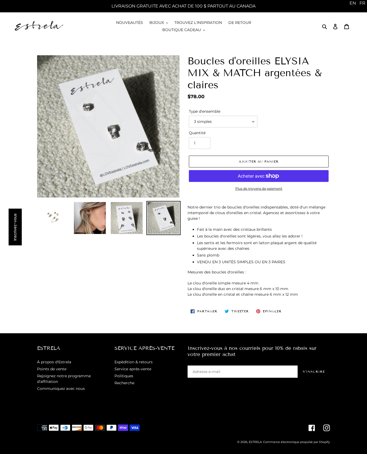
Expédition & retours (133, 362)
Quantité (197, 132)
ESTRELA (255, 442)
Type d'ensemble (204, 111)
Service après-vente (132, 369)
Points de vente (51, 369)
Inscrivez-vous (15, 227)
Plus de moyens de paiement (258, 188)
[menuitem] (353, 3)
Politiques (123, 376)
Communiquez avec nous (61, 388)
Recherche (124, 382)
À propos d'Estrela (54, 362)
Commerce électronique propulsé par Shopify (296, 442)
